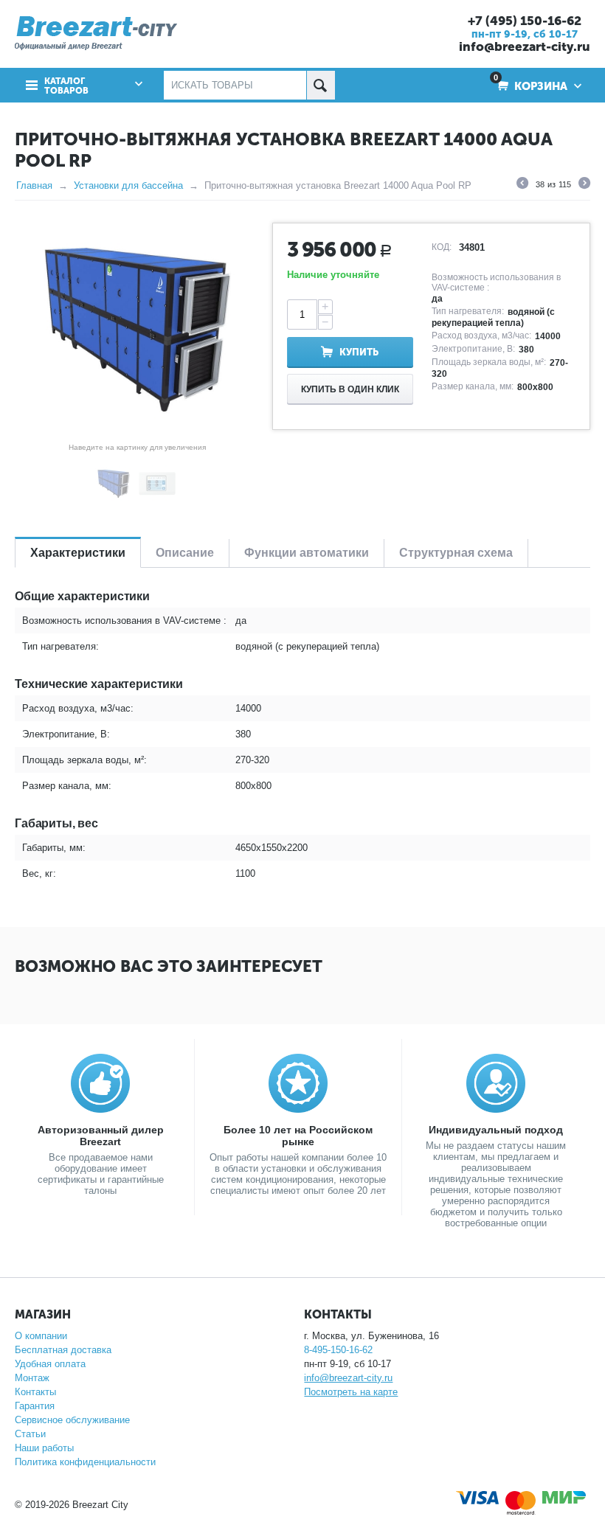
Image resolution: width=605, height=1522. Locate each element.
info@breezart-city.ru (524, 46)
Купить (358, 352)
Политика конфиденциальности (85, 1461)
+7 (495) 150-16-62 (524, 20)
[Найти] (320, 85)
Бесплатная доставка (63, 1349)
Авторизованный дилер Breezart (101, 1135)
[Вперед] (584, 185)
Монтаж (32, 1377)
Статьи (30, 1433)
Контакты (35, 1391)
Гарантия (35, 1405)
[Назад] (522, 185)
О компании (41, 1335)
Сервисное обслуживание (72, 1419)
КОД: (442, 247)
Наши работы (44, 1447)
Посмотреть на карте (351, 1391)
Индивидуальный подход (496, 1130)
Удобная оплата (50, 1363)
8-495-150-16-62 (338, 1349)
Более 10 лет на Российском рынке (298, 1135)
